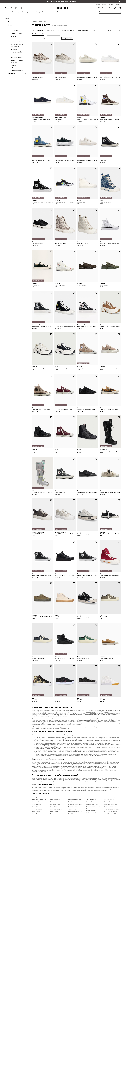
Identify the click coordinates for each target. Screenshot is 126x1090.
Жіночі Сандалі (36, 811)
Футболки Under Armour (92, 813)
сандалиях (50, 720)
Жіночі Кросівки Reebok (110, 811)
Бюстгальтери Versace (92, 804)
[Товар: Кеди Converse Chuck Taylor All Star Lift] (110, 556)
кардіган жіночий (91, 799)
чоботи (45, 751)
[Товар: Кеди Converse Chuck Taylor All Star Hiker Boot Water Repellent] (42, 556)
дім (22, 8)
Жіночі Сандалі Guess (110, 806)
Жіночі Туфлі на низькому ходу (40, 797)
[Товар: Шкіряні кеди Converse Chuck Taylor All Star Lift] (110, 224)
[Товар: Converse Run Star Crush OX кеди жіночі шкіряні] (110, 307)
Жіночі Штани (71, 814)
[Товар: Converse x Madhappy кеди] (65, 266)
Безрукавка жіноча (55, 804)
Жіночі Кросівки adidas (110, 814)
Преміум (38, 12)
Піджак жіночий (54, 814)
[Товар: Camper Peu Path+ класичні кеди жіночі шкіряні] (87, 431)
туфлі (106, 712)
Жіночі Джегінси (90, 797)
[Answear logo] (63, 8)
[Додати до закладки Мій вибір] (51, 44)
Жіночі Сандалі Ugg (109, 797)
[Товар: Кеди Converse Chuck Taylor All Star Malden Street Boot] (65, 556)
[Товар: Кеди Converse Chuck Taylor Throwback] (110, 514)
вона (7, 8)
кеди (93, 712)
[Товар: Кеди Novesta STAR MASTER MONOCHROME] (42, 597)
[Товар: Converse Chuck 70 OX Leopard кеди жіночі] (110, 390)
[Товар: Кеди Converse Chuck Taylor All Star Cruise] (87, 58)
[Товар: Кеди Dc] (65, 680)
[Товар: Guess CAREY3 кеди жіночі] (42, 58)
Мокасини (39, 747)
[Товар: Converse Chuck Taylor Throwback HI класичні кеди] (110, 100)
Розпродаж (52, 12)
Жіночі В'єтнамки (36, 806)
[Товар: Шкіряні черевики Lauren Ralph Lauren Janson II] (110, 58)
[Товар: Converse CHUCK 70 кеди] (87, 266)
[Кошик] (120, 8)
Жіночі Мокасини (36, 814)
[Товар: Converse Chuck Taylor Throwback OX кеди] (65, 390)
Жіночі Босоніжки (36, 804)
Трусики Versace (90, 801)
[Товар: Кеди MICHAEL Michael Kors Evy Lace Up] (42, 514)
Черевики (38, 751)
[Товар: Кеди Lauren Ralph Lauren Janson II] (42, 100)
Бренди (44, 12)
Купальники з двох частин (75, 804)
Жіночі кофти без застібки (75, 811)
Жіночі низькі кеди (55, 799)
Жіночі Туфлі (35, 801)
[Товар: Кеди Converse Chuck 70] (110, 639)
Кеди (37, 743)
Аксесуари (25, 12)
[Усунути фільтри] (119, 1)
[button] (38, 30)
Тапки (37, 753)
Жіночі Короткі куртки (56, 809)
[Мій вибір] (115, 8)
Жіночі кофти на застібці (74, 799)
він (12, 8)
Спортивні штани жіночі (74, 797)
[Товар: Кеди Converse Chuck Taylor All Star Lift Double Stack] (65, 141)
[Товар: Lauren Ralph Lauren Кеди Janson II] (65, 100)
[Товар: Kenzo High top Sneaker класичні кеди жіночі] (65, 307)
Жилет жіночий (54, 811)
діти (16, 8)
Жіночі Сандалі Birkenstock (111, 809)
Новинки (8, 12)
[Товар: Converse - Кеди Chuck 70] (110, 141)
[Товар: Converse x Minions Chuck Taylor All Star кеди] (65, 183)
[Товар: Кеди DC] (42, 680)
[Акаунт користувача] (109, 8)
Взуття (19, 12)
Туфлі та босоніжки (41, 754)
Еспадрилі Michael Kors (110, 804)
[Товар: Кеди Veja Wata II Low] (110, 597)
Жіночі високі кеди (55, 797)
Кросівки (38, 744)
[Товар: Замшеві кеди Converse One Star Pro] (87, 473)
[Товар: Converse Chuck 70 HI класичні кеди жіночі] (42, 390)
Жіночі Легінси (54, 806)
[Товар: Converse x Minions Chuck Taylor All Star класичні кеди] (87, 100)
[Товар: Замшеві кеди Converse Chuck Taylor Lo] (110, 473)
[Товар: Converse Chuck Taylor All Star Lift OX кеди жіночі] (110, 348)
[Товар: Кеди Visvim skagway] (87, 514)
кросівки (88, 712)
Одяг (13, 12)
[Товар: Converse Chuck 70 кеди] (110, 266)
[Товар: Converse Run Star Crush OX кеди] (42, 348)
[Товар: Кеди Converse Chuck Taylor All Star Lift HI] (42, 183)
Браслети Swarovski (109, 799)
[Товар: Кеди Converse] (42, 266)
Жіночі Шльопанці (37, 809)
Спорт (32, 12)
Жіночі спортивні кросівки (39, 799)
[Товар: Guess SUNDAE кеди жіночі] (110, 183)
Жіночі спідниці (72, 801)
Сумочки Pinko (108, 801)
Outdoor (38, 737)
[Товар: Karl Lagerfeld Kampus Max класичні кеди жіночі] (87, 307)
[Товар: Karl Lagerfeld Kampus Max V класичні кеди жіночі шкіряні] (42, 307)
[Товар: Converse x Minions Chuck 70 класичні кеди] (42, 141)
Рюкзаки (59, 12)
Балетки (38, 740)
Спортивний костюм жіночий (57, 801)
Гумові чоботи (40, 750)
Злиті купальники (72, 806)
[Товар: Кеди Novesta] (87, 183)
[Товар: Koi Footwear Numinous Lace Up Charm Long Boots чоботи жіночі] (110, 431)
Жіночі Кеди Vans (91, 810)
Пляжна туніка (72, 809)
